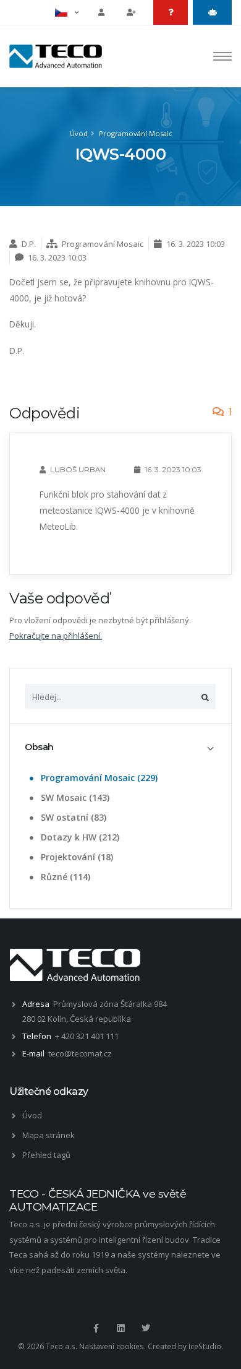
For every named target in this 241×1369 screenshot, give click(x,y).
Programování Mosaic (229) (98, 778)
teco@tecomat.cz (80, 1053)
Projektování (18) (75, 857)
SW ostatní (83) (72, 817)
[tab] (120, 747)
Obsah (39, 747)
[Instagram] (120, 1328)
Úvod (79, 133)
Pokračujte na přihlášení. (55, 635)
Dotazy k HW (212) (78, 837)
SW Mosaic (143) (73, 797)
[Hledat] (205, 696)
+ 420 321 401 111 (87, 1036)
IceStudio (204, 1346)
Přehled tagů (46, 1154)
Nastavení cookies (111, 1346)
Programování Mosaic (135, 133)
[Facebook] (95, 1328)
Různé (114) (64, 877)
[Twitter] (145, 1328)
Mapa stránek (48, 1135)
